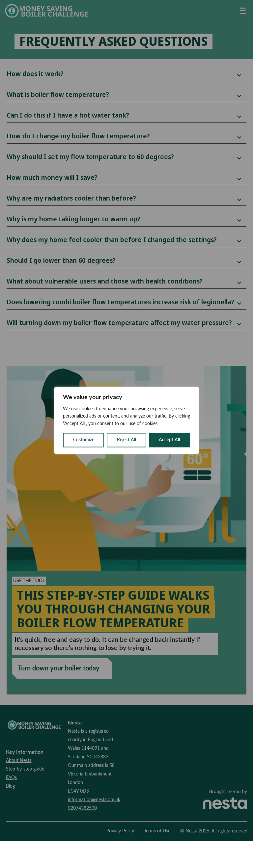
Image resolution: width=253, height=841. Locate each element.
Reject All (126, 440)
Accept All (169, 440)
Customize (83, 440)
